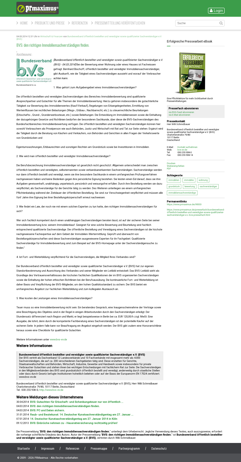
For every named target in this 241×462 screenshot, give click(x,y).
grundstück (174, 186)
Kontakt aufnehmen (187, 147)
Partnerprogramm (129, 448)
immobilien (173, 180)
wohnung (203, 180)
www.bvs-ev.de (58, 339)
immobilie (189, 180)
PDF (169, 168)
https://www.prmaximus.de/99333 (184, 204)
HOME (24, 23)
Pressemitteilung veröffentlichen (120, 23)
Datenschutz (159, 448)
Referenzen (80, 23)
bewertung (190, 186)
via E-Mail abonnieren (179, 115)
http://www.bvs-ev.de (51, 389)
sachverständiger (208, 186)
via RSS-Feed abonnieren (181, 112)
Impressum (47, 448)
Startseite (23, 448)
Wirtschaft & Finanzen (51, 36)
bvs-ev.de (182, 149)
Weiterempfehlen (175, 166)
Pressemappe (99, 448)
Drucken (171, 163)
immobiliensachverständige (182, 193)
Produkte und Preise (50, 23)
